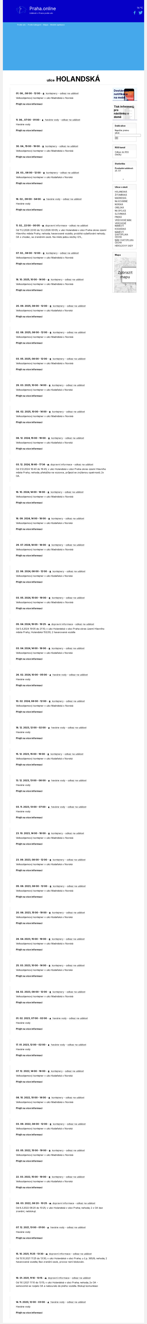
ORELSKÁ (119, 207)
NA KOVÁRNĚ (121, 201)
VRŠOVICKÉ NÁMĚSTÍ (120, 224)
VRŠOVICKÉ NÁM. (123, 220)
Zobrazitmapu (125, 274)
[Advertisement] (80, 47)
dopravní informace (56, 225)
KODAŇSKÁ (120, 229)
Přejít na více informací (29, 104)
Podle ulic (21, 25)
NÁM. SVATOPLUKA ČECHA (124, 241)
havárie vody (51, 119)
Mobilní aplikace (57, 25)
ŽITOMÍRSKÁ (121, 195)
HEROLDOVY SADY (124, 245)
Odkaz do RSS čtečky (122, 153)
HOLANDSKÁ (121, 191)
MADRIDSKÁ (120, 198)
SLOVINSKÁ (120, 214)
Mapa (45, 25)
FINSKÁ (118, 217)
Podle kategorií (34, 25)
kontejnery (51, 93)
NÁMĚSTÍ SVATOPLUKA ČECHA (121, 234)
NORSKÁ (119, 204)
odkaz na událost (69, 93)
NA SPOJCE (120, 210)
